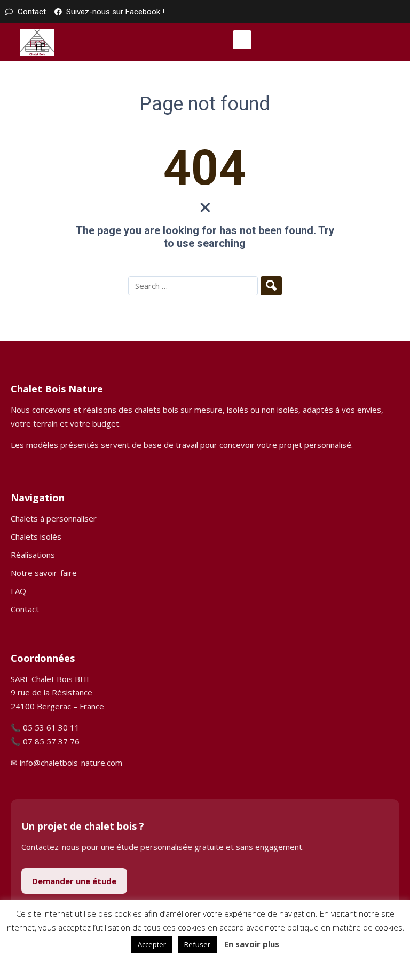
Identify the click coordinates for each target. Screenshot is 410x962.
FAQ (18, 591)
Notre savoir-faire (44, 572)
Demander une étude (74, 881)
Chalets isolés (36, 536)
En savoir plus (251, 944)
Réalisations (33, 554)
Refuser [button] (197, 944)
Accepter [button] (152, 944)
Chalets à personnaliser (54, 518)
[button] (242, 39)
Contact (25, 609)
